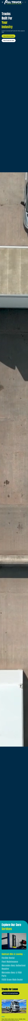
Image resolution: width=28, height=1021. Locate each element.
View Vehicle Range (8, 36)
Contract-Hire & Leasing (13, 954)
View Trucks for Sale (8, 40)
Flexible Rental (8, 958)
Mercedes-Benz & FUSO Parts (12, 974)
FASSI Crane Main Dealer (12, 979)
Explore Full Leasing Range (10, 993)
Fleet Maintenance (10, 961)
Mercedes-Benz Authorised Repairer (13, 967)
